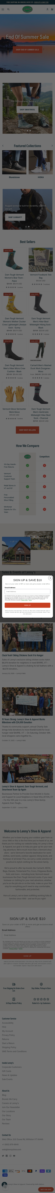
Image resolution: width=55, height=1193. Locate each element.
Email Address (10, 587)
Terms (30, 600)
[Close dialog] (50, 578)
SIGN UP (27, 605)
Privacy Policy (24, 600)
